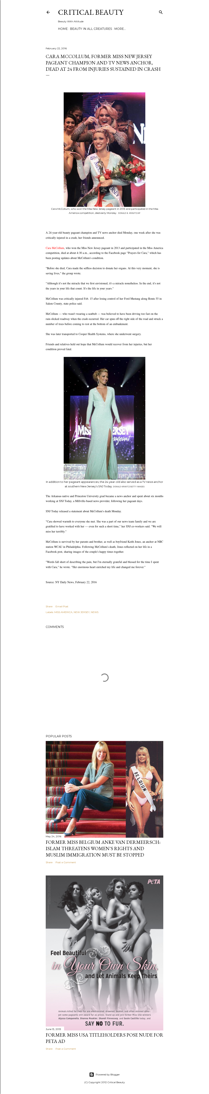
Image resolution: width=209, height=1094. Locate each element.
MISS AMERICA (63, 612)
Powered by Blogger (108, 1074)
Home (63, 29)
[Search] (160, 11)
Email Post (62, 606)
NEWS (94, 612)
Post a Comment (66, 862)
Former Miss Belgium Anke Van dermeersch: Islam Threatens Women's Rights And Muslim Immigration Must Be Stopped (103, 848)
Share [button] (49, 606)
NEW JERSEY (82, 612)
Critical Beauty (90, 12)
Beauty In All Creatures (91, 29)
